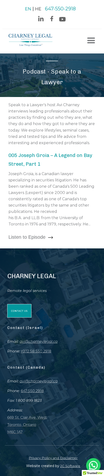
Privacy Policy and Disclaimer (53, 458)
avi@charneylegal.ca (39, 341)
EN (28, 9)
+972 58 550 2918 (36, 351)
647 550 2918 (32, 390)
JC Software (70, 466)
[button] (91, 40)
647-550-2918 (60, 9)
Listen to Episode (27, 237)
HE (38, 9)
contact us (19, 311)
